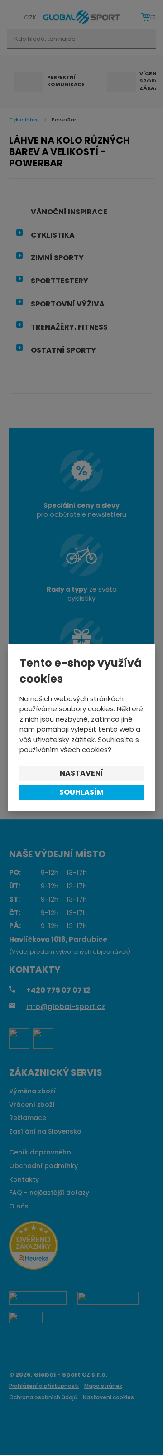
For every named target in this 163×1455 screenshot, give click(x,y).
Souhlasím (81, 792)
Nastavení (81, 773)
